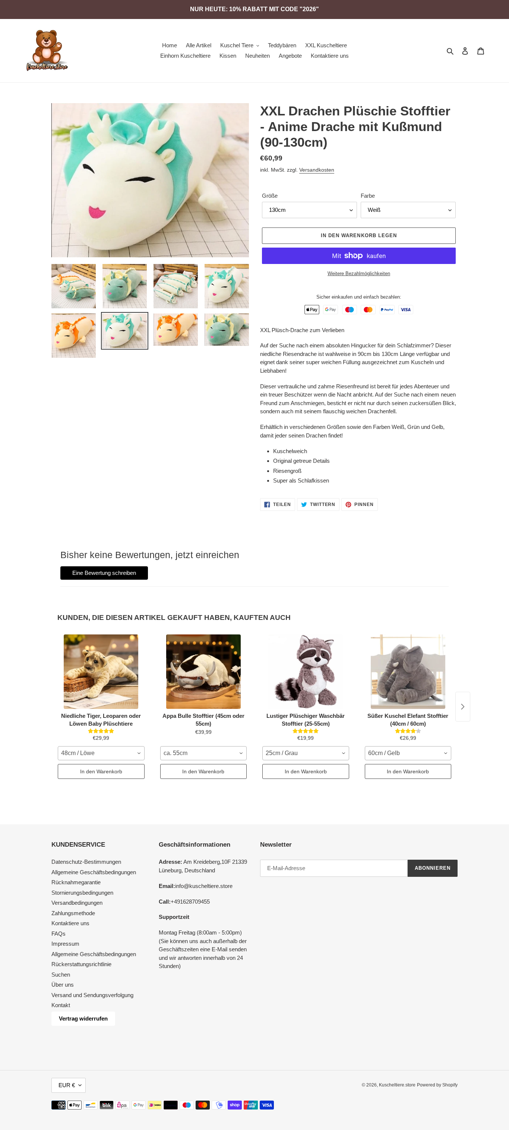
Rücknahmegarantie (76, 882)
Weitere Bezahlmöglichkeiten (359, 273)
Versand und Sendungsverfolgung (92, 995)
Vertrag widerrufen (83, 1018)
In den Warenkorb (101, 771)
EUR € (67, 1085)
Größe (270, 195)
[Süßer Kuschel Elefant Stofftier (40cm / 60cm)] (408, 671)
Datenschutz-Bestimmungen (86, 862)
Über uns (62, 984)
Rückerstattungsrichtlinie (81, 964)
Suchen (60, 974)
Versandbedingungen (76, 903)
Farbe (368, 195)
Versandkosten (316, 170)
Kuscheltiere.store (397, 1085)
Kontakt (60, 1005)
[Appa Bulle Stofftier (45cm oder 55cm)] (203, 671)
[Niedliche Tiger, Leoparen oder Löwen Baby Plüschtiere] (101, 671)
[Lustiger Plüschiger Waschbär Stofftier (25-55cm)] (305, 671)
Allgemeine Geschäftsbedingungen (93, 872)
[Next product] (462, 707)
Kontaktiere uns (70, 923)
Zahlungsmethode (73, 913)
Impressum (65, 943)
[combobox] (101, 753)
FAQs (58, 933)
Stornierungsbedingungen (82, 892)
